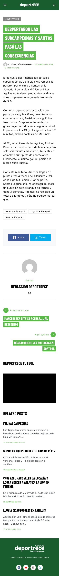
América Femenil (15, 211)
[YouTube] (26, 567)
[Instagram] (33, 567)
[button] (5, 5)
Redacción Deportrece (29, 286)
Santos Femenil (14, 217)
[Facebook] (18, 567)
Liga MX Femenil (12, 19)
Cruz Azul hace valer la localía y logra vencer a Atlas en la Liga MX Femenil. (26, 482)
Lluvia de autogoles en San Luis (24, 510)
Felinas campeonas (15, 423)
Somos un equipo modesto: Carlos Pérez (29, 451)
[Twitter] (40, 567)
